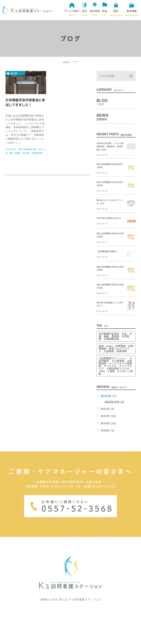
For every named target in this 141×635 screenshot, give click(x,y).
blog (14, 73)
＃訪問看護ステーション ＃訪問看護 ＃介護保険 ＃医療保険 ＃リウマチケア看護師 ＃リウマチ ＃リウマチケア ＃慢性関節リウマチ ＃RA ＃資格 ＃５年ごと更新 (116, 366)
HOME (66, 62)
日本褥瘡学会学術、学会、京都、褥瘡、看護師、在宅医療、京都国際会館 (115, 336)
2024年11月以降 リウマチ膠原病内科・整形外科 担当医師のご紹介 (110, 146)
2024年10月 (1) (114, 401)
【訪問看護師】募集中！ (108, 251)
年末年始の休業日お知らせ (109, 218)
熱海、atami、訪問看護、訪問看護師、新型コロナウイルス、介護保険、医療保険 (116, 349)
